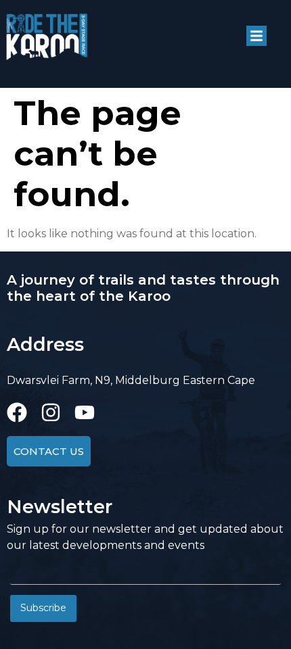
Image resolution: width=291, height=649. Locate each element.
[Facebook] (17, 412)
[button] (256, 36)
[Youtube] (84, 412)
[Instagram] (51, 412)
